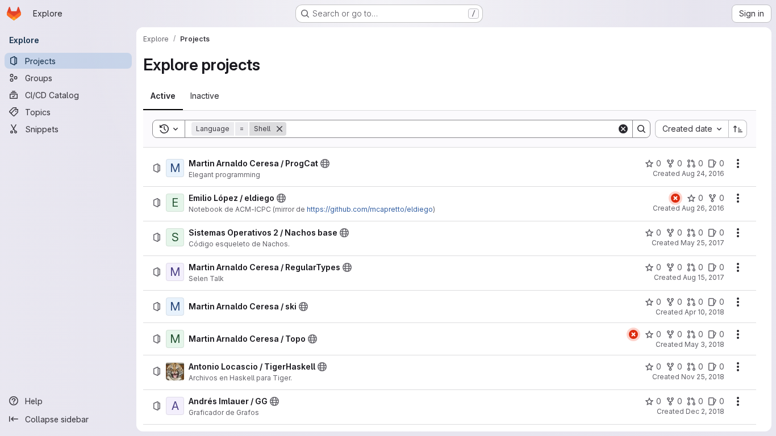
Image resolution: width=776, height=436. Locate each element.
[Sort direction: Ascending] (738, 129)
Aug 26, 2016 (703, 208)
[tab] (163, 96)
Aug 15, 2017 (703, 277)
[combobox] (691, 129)
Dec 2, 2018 (705, 411)
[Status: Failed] (675, 198)
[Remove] (279, 129)
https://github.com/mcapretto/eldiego (370, 209)
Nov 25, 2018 (702, 376)
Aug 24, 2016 (703, 173)
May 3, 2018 (704, 344)
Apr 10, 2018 (704, 312)
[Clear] (623, 129)
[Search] (641, 129)
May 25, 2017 (702, 242)
